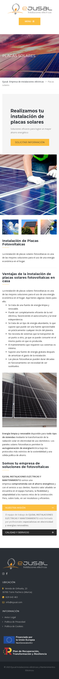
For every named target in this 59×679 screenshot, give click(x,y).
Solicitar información (30, 142)
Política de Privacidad (15, 621)
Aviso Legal (10, 617)
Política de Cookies (14, 626)
